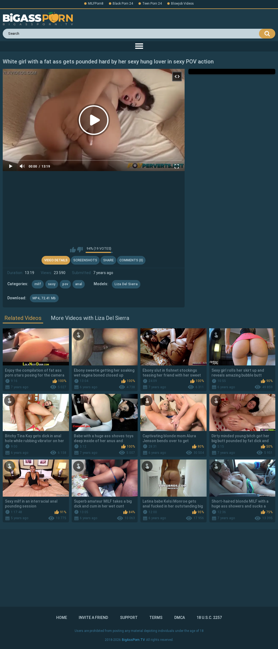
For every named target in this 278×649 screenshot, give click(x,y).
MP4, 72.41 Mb (44, 298)
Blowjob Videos (182, 3)
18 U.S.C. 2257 (209, 617)
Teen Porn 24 (152, 3)
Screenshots (85, 260)
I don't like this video (80, 249)
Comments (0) (131, 260)
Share (108, 260)
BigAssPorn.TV (133, 640)
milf (37, 284)
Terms (155, 617)
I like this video (73, 249)
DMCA (179, 617)
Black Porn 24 (123, 3)
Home (61, 617)
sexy (51, 284)
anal (78, 284)
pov (65, 284)
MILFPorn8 (95, 3)
